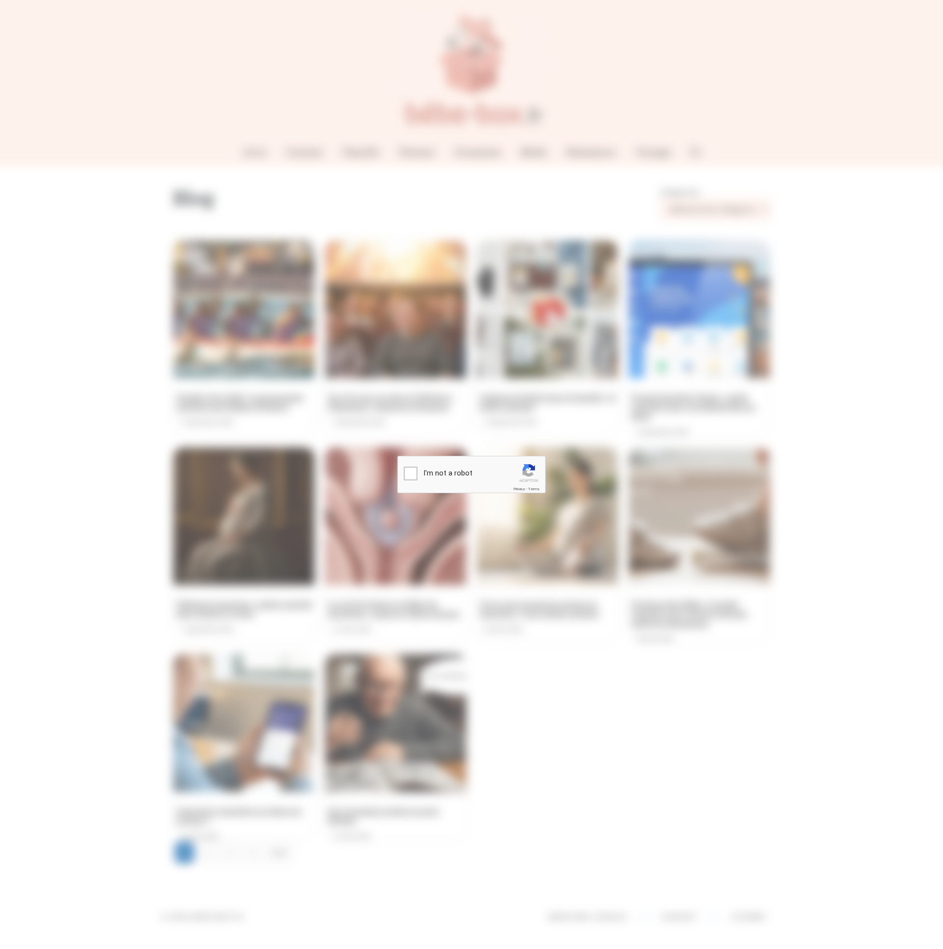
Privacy (519, 489)
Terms (534, 489)
